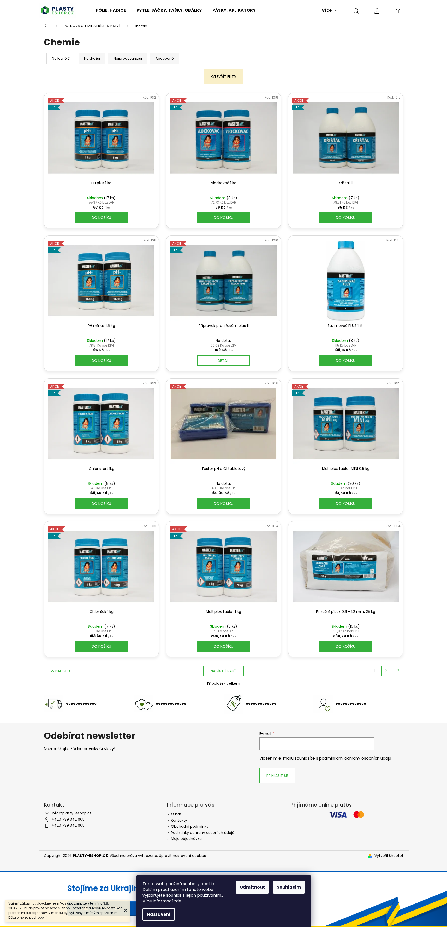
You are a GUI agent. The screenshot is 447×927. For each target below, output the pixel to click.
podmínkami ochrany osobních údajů (355, 758)
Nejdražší (92, 58)
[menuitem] (111, 10)
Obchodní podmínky (189, 826)
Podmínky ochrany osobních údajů (202, 832)
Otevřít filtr (223, 76)
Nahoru (62, 670)
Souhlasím (289, 887)
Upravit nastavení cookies (182, 855)
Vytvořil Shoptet (388, 855)
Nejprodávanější (128, 58)
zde (177, 901)
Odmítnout (252, 887)
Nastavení (158, 914)
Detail (223, 360)
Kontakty (179, 820)
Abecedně (165, 58)
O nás (176, 814)
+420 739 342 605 (68, 819)
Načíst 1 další (223, 670)
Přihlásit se (277, 775)
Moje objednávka (186, 838)
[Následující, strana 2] (386, 671)
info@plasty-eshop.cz (72, 813)
